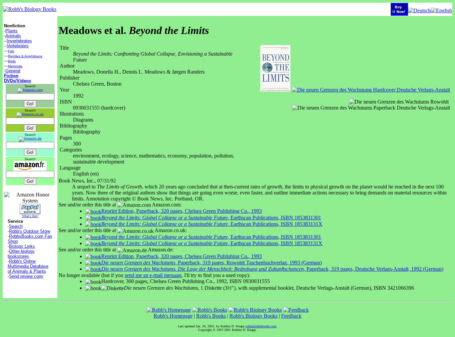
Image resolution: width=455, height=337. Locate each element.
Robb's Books (211, 316)
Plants (11, 30)
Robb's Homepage (173, 316)
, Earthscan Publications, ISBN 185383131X (211, 224)
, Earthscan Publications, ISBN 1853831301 (211, 217)
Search (16, 226)
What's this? (30, 216)
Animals (13, 35)
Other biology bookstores (21, 254)
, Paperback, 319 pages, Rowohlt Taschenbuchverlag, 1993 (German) (211, 262)
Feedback (291, 316)
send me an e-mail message (153, 275)
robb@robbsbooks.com (260, 326)
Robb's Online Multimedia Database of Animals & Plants (28, 266)
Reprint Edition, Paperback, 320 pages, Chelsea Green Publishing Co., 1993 (181, 211)
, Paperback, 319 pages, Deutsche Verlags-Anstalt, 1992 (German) (272, 269)
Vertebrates (18, 45)
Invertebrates (19, 40)
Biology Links (22, 246)
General (12, 70)
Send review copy (26, 276)
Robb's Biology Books (253, 316)
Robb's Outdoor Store (29, 231)
